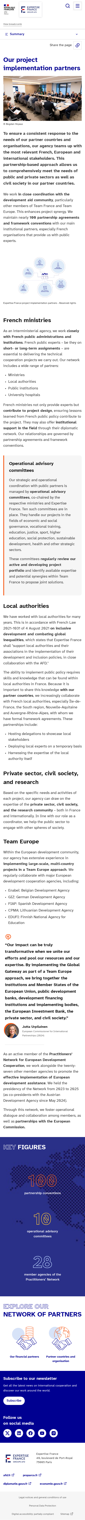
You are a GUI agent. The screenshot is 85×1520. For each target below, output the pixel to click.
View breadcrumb (12, 24)
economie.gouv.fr (51, 1484)
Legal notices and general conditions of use (42, 1497)
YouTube (42, 1433)
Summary (17, 34)
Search (68, 6)
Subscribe (14, 1400)
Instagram (54, 1433)
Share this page (77, 45)
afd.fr (7, 1475)
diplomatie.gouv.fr (15, 1484)
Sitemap (64, 1514)
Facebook (30, 1433)
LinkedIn (19, 1433)
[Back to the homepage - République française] (31, 9)
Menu (77, 6)
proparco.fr (30, 1475)
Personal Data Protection (42, 1505)
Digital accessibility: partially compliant (33, 1514)
